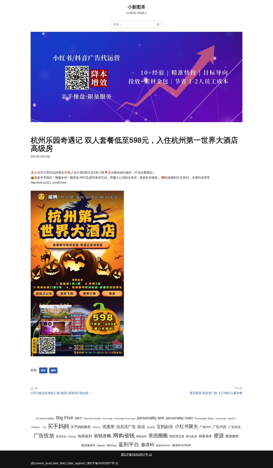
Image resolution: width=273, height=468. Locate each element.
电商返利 (85, 436)
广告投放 (43, 435)
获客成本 (205, 436)
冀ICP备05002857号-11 (136, 454)
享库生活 (96, 427)
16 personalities (45, 418)
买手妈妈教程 (81, 427)
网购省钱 (124, 435)
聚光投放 (191, 436)
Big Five (64, 417)
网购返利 (141, 436)
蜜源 (219, 435)
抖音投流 (72, 436)
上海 (44, 427)
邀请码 (147, 444)
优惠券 (108, 427)
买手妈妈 (58, 426)
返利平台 (128, 444)
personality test (150, 418)
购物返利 (101, 445)
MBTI (78, 418)
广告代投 (219, 427)
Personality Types (204, 418)
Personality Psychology (124, 418)
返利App (112, 445)
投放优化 (61, 436)
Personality (108, 418)
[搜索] (158, 24)
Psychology (221, 418)
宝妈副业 (165, 427)
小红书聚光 (186, 426)
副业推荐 (151, 427)
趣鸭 (53, 370)
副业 (141, 427)
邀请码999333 (163, 445)
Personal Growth (92, 418)
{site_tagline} (76, 463)
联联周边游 (176, 436)
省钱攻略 (102, 435)
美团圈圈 (158, 435)
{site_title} (59, 463)
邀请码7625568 (181, 445)
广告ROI (205, 427)
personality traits (179, 418)
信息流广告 (126, 427)
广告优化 (234, 427)
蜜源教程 (232, 436)
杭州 (43, 370)
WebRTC (232, 418)
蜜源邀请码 (88, 445)
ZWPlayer (35, 427)
